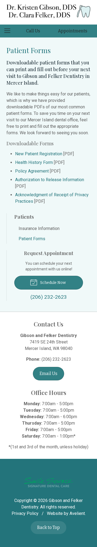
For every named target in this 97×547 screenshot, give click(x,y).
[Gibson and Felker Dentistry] (48, 11)
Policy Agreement (32, 171)
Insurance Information (39, 228)
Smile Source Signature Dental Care (48, 482)
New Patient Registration (38, 153)
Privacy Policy (25, 513)
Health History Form (34, 162)
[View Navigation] (9, 31)
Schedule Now (52, 282)
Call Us (33, 30)
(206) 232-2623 (56, 359)
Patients (24, 216)
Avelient (77, 513)
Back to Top (48, 527)
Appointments (72, 30)
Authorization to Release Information (49, 179)
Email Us (48, 373)
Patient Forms (32, 238)
